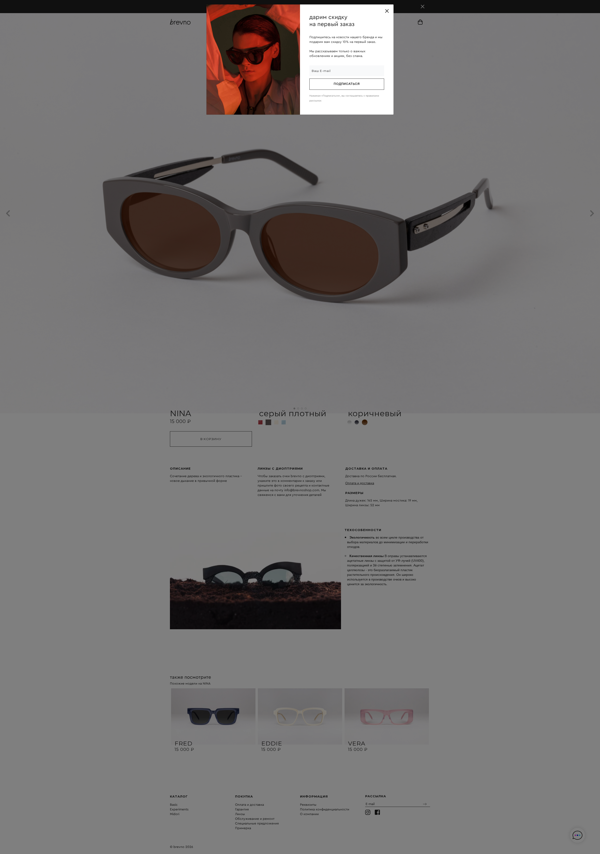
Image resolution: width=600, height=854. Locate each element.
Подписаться (347, 84)
